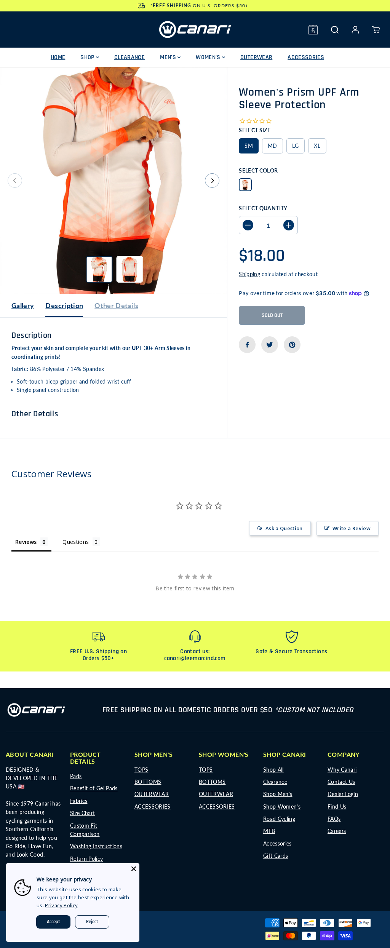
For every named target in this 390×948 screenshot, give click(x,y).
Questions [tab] (75, 541)
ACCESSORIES (306, 57)
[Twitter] (269, 344)
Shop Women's (281, 806)
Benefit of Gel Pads (94, 788)
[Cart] (376, 29)
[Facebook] (247, 344)
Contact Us (341, 782)
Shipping (249, 274)
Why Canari (342, 769)
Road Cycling (279, 818)
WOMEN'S (209, 57)
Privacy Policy (61, 905)
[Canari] (195, 29)
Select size (254, 130)
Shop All (273, 769)
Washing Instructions (96, 846)
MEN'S (168, 57)
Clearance (275, 782)
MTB (269, 831)
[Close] (133, 869)
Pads (76, 776)
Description (64, 305)
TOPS (141, 769)
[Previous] (15, 180)
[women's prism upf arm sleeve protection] (113, 180)
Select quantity (263, 208)
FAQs (334, 818)
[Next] (212, 180)
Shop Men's (277, 794)
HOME (58, 57)
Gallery (22, 305)
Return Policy (86, 858)
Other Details (116, 305)
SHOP (88, 57)
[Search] (334, 29)
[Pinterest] (292, 344)
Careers (337, 831)
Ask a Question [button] (284, 528)
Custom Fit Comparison (85, 829)
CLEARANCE (129, 57)
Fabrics (78, 801)
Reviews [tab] (26, 541)
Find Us (337, 806)
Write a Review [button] (351, 528)
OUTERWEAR (256, 57)
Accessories (277, 843)
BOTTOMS (147, 782)
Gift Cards (275, 855)
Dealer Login (343, 794)
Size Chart (82, 813)
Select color (258, 170)
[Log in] (355, 29)
